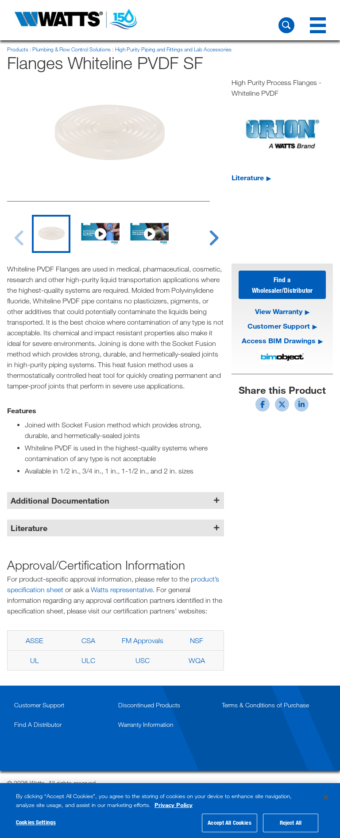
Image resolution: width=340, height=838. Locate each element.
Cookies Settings (36, 822)
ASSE (34, 640)
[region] (170, 810)
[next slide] (205, 232)
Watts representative (122, 590)
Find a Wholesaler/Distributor (282, 284)
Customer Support (278, 326)
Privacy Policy (174, 804)
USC (142, 660)
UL (34, 660)
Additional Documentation (60, 500)
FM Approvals (142, 640)
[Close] (326, 797)
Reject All (290, 822)
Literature (248, 177)
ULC (88, 660)
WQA (197, 660)
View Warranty (278, 311)
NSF (196, 640)
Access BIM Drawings (279, 340)
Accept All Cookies (229, 822)
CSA (88, 640)
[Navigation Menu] (318, 25)
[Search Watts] (286, 25)
